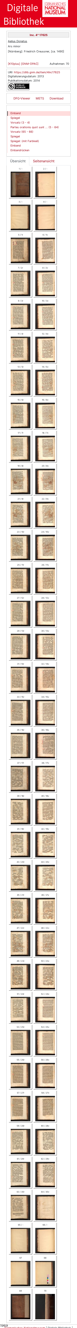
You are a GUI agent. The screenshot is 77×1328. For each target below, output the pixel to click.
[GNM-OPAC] (30, 63)
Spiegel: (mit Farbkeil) (24, 141)
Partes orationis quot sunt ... (34, 127)
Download (57, 98)
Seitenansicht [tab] (44, 161)
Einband (15, 113)
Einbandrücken (19, 150)
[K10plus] (14, 63)
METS (40, 98)
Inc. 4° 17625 (38, 35)
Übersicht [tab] (18, 161)
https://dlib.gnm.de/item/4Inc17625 (37, 72)
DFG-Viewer (21, 98)
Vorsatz (20, 122)
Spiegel (15, 117)
